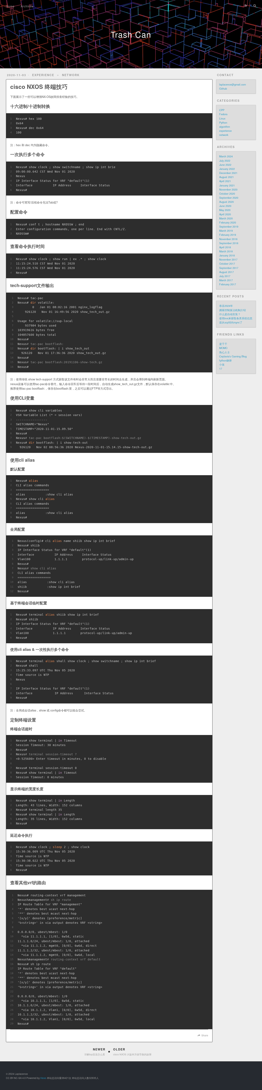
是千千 (223, 344)
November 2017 (228, 259)
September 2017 (228, 268)
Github (223, 88)
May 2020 (224, 210)
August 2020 (226, 202)
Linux (222, 118)
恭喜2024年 (226, 306)
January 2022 (227, 169)
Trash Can (131, 34)
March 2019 (226, 231)
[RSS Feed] (245, 5)
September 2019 (228, 226)
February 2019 (227, 235)
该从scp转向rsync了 (230, 322)
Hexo (43, 1078)
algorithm (224, 127)
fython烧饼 (225, 360)
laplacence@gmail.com (232, 84)
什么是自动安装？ (230, 314)
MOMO (223, 348)
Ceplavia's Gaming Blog (233, 356)
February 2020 (227, 222)
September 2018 (228, 243)
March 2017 (226, 280)
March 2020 (226, 218)
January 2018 (227, 255)
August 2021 (226, 177)
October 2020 (227, 194)
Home (10, 6)
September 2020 (228, 198)
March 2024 (226, 156)
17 (220, 369)
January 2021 (227, 185)
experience (43, 75)
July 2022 (224, 161)
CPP (221, 110)
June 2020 (225, 206)
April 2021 (225, 181)
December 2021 (228, 173)
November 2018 (228, 239)
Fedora (223, 114)
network (71, 75)
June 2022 (225, 165)
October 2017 (227, 264)
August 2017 (226, 272)
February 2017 (227, 284)
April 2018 (225, 247)
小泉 (222, 364)
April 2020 (225, 214)
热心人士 (224, 352)
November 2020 (228, 189)
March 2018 (226, 251)
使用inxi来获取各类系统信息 (235, 318)
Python (223, 122)
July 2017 (224, 276)
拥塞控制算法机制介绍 (232, 310)
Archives (27, 6)
